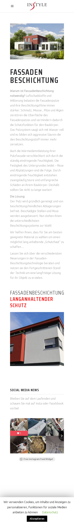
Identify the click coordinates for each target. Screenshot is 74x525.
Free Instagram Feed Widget (38, 459)
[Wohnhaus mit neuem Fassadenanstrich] (37, 339)
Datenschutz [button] (50, 512)
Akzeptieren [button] (37, 518)
